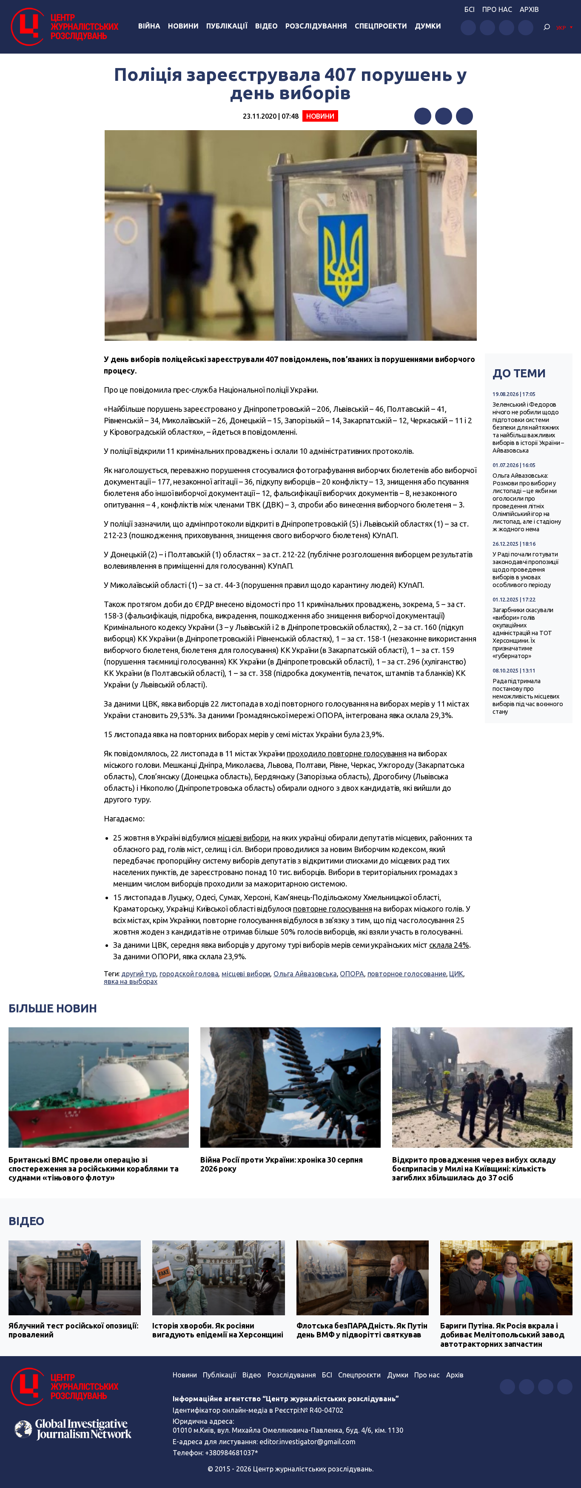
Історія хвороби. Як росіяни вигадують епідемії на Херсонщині (217, 1330)
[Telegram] (464, 116)
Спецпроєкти (359, 1375)
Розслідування (316, 26)
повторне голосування (332, 908)
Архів (529, 9)
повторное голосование (406, 974)
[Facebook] (422, 116)
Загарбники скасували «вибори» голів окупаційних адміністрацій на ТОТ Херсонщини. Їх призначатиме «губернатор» (523, 633)
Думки (428, 26)
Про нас (497, 9)
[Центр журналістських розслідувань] (64, 27)
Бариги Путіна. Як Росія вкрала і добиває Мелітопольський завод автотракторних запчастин (502, 1334)
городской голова (189, 974)
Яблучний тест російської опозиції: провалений (73, 1330)
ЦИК (456, 974)
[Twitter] (443, 116)
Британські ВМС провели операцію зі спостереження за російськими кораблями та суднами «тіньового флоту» (93, 1168)
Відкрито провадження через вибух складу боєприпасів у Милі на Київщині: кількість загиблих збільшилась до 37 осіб (474, 1168)
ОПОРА (352, 974)
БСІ (469, 9)
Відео (266, 26)
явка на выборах (130, 981)
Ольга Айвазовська (305, 974)
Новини (183, 26)
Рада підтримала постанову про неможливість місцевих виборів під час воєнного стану (528, 696)
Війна (149, 26)
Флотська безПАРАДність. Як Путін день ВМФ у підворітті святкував (362, 1330)
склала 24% (449, 945)
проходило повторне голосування (347, 753)
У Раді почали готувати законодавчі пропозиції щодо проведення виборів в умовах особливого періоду (526, 569)
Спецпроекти (381, 26)
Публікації (227, 26)
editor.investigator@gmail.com (307, 1441)
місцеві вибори (243, 837)
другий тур (138, 974)
